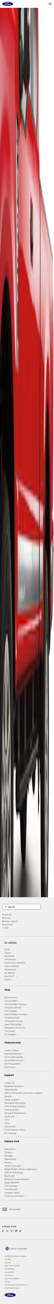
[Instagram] (16, 1231)
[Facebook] (3, 1231)
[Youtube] (11, 1231)
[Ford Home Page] (10, 1296)
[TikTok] (20, 1231)
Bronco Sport (10, 921)
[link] (8, 1259)
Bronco (6, 917)
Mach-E (6, 914)
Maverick (7, 924)
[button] (16, 1248)
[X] (7, 1231)
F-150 (5, 927)
